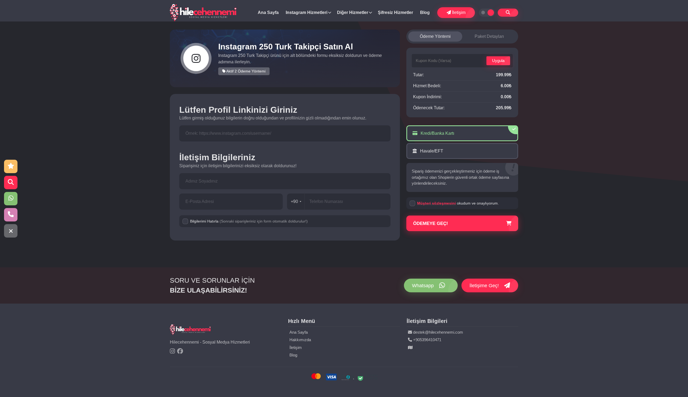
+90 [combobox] (294, 201)
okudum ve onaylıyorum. (458, 203)
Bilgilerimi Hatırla (249, 221)
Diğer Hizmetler (352, 12)
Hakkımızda (300, 339)
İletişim (458, 12)
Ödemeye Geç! (430, 223)
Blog (425, 12)
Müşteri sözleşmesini (436, 203)
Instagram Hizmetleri (306, 12)
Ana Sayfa (268, 12)
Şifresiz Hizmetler (395, 12)
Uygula (498, 60)
